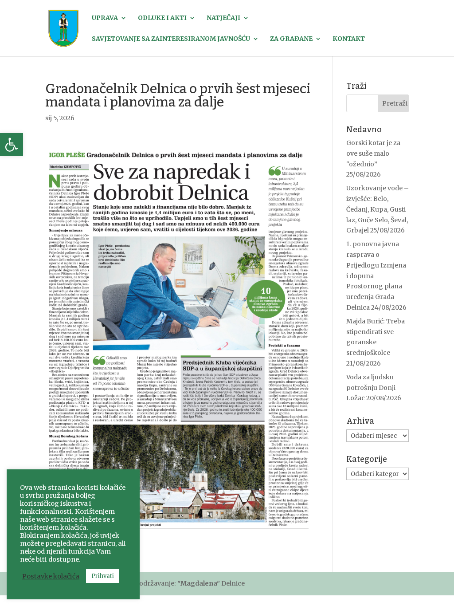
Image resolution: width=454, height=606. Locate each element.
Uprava (105, 18)
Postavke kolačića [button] (50, 576)
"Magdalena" (198, 583)
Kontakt (349, 39)
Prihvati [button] (102, 576)
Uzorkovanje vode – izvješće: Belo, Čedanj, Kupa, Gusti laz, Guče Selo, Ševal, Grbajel (377, 209)
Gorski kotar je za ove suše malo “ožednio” (373, 153)
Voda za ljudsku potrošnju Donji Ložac (370, 387)
